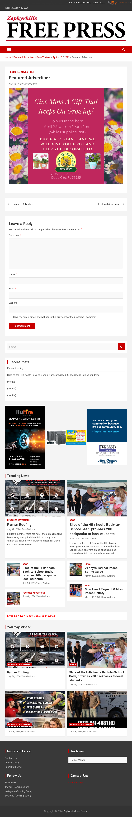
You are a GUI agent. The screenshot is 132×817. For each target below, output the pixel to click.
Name (13, 274)
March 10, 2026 (92, 576)
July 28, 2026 (14, 529)
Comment (15, 235)
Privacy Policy (12, 762)
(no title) (11, 381)
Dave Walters (30, 84)
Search (121, 346)
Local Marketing (13, 766)
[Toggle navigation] (9, 49)
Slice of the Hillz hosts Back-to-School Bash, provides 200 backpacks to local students (53, 375)
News (25, 564)
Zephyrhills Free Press (75, 811)
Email (12, 288)
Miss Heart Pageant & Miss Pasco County (104, 591)
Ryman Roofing (15, 368)
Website (13, 302)
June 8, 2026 (29, 596)
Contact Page (75, 782)
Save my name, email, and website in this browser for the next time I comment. (55, 317)
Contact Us (11, 758)
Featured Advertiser (21, 72)
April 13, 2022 (16, 84)
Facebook (10, 782)
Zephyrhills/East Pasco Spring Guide (101, 569)
